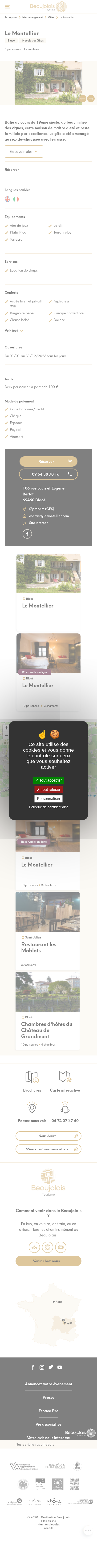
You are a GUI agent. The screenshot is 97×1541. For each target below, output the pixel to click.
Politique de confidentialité (48, 807)
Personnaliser (48, 799)
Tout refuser (50, 789)
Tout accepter (50, 780)
